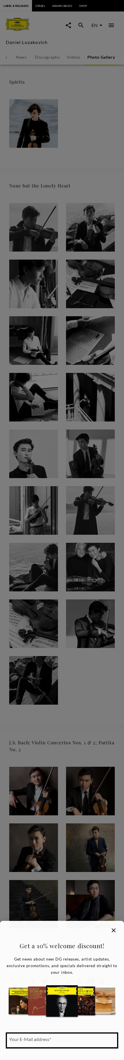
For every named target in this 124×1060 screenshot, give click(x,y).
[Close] (113, 930)
